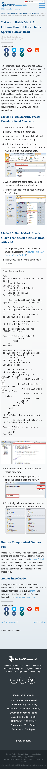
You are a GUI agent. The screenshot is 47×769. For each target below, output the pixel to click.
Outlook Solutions (32, 13)
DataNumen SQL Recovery (23, 704)
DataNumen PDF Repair (23, 721)
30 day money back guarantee (10, 9)
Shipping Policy (35, 754)
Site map (23, 762)
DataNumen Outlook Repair (23, 700)
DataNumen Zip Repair (23, 729)
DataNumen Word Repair (23, 725)
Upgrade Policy (29, 756)
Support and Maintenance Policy (15, 759)
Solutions (10, 13)
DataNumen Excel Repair (23, 717)
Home (3, 13)
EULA (30, 759)
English (30, 1)
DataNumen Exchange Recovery (23, 708)
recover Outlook (37, 559)
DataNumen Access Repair (23, 713)
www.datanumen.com (25, 597)
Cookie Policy (23, 754)
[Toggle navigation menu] (42, 5)
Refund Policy (17, 756)
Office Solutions (19, 13)
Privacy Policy (11, 754)
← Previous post (9, 622)
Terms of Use (38, 759)
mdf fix (33, 591)
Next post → (39, 622)
